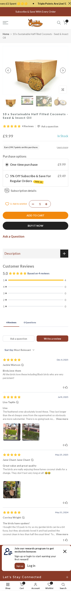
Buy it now (35, 225)
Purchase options (14, 156)
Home (6, 34)
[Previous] (8, 70)
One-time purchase (24, 164)
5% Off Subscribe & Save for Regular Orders (30, 178)
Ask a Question (13, 236)
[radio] (7, 164)
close (68, 3)
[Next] (63, 70)
